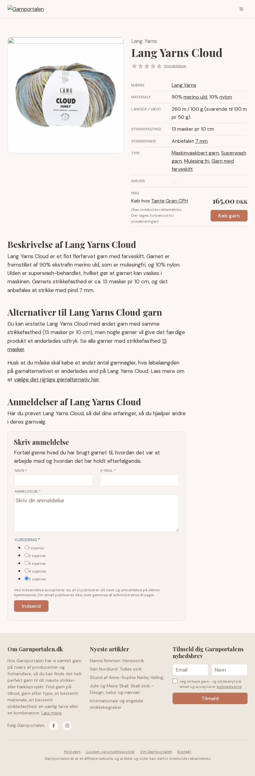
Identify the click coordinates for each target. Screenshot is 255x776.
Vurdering (27, 539)
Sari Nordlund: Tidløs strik (116, 669)
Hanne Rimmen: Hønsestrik (117, 660)
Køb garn (229, 215)
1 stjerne (36, 548)
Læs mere (51, 713)
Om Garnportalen (156, 751)
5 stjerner (37, 579)
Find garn (72, 751)
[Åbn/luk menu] (241, 9)
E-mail (108, 470)
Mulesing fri (196, 161)
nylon (226, 97)
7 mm (201, 141)
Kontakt (184, 751)
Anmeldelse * (28, 491)
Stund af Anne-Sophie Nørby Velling (126, 677)
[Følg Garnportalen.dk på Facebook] (53, 726)
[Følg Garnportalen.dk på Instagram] (67, 726)
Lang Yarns (144, 41)
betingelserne (229, 686)
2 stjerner (37, 555)
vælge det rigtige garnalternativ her (56, 379)
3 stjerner (37, 563)
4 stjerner (37, 571)
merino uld (195, 97)
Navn (21, 470)
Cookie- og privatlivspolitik (110, 751)
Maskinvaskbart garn (195, 153)
